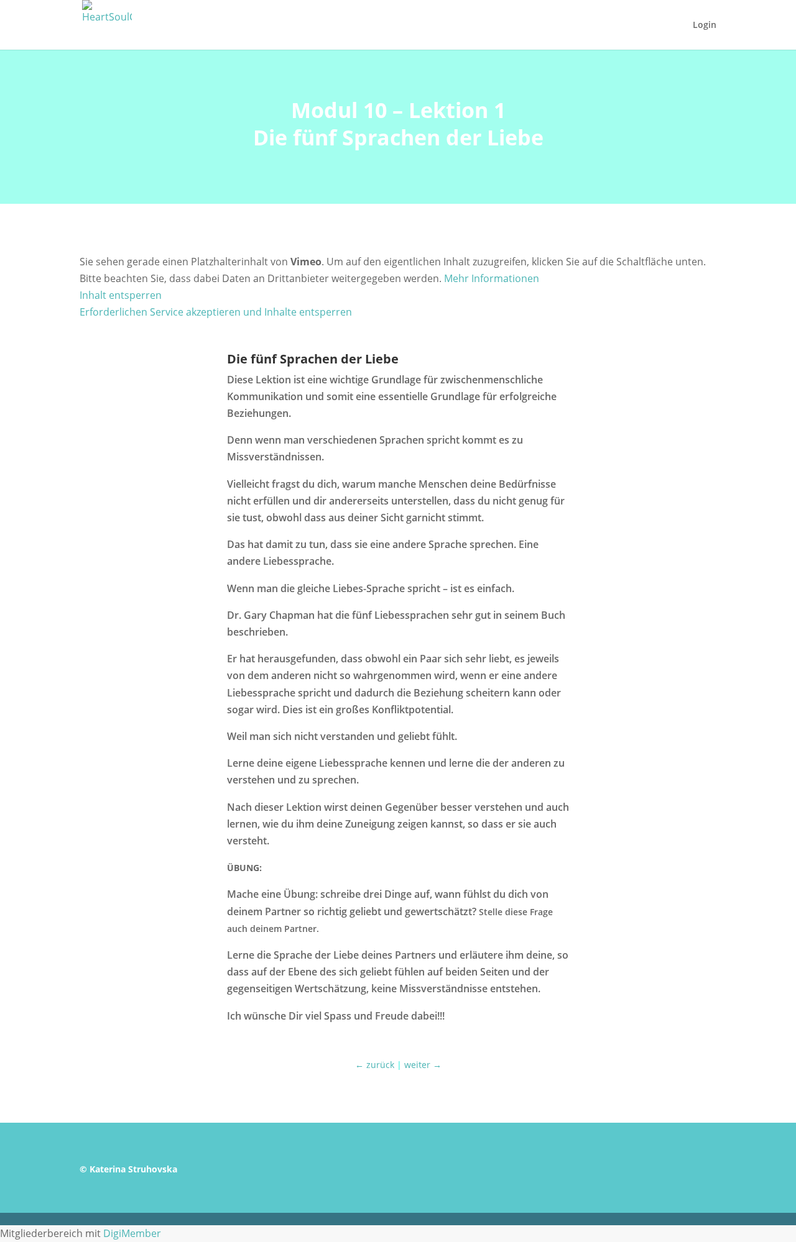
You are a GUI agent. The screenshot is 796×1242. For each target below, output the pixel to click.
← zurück (374, 1065)
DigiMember (132, 1233)
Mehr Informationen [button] (491, 278)
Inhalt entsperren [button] (121, 295)
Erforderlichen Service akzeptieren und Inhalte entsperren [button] (216, 312)
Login (704, 25)
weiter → (423, 1065)
